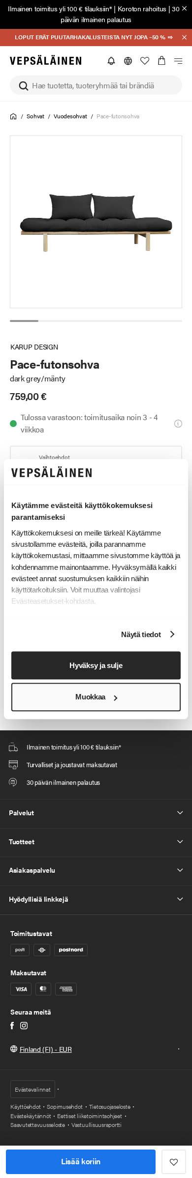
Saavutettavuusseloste (37, 1124)
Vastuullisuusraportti (96, 1124)
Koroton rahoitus (142, 8)
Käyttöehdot (25, 1106)
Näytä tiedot (140, 634)
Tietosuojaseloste (109, 1106)
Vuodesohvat (70, 115)
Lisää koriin (80, 1161)
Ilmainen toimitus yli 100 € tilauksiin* (60, 8)
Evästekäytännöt (30, 1115)
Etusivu (13, 116)
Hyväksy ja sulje (95, 665)
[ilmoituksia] (111, 61)
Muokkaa (90, 697)
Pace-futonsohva (117, 115)
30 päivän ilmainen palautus (120, 13)
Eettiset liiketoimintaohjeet (89, 1115)
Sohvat (35, 115)
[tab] (24, 321)
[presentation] (96, 222)
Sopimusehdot (64, 1106)
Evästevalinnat (33, 1089)
